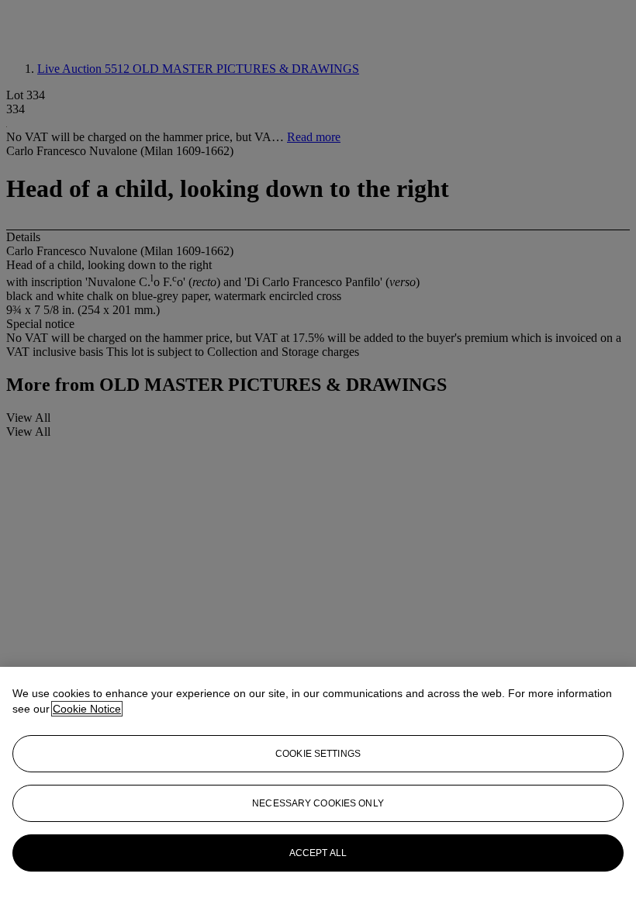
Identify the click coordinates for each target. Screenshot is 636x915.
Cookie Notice (87, 709)
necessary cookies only (318, 803)
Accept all (318, 853)
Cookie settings (318, 753)
